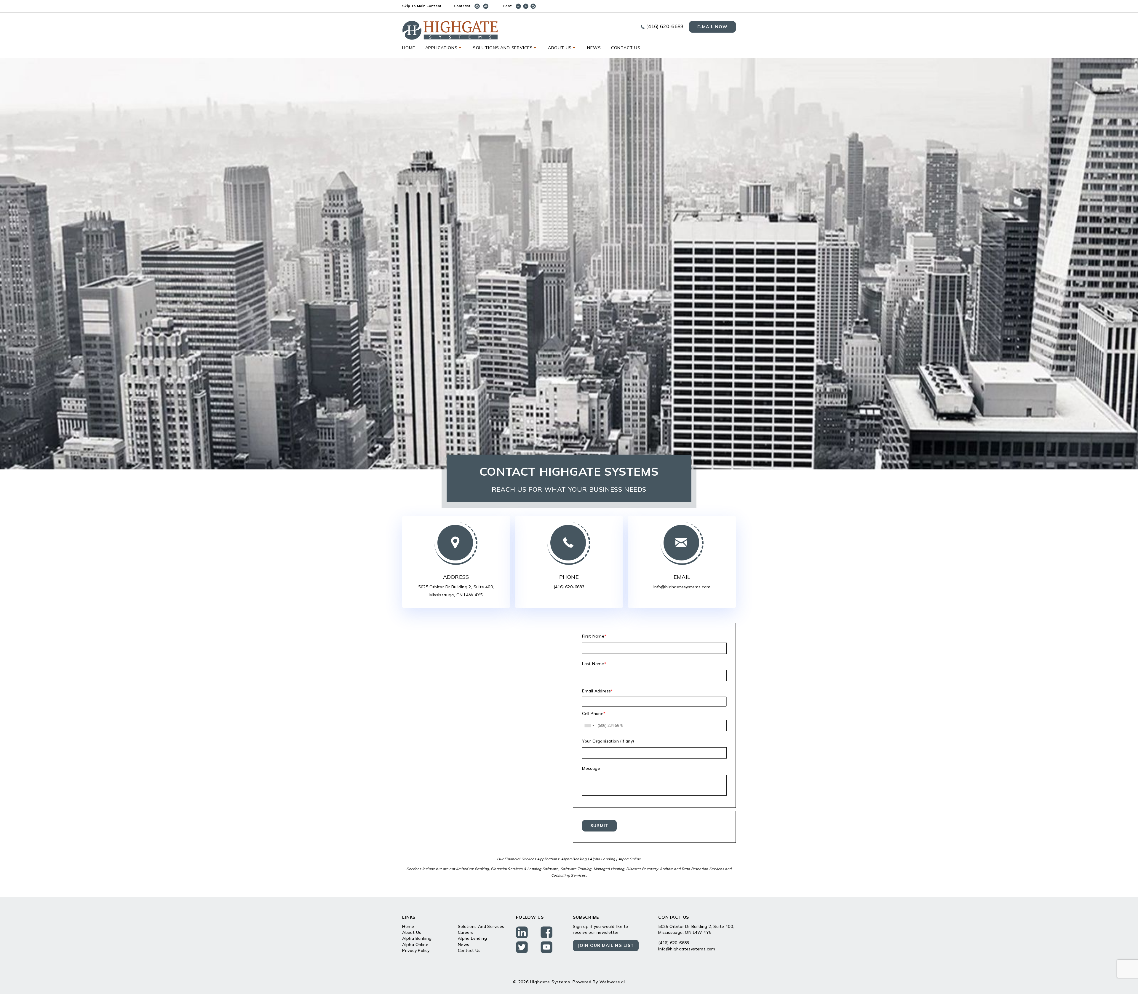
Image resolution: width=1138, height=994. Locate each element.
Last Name (594, 663)
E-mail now (712, 26)
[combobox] (589, 725)
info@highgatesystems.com (682, 587)
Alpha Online (415, 944)
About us (560, 47)
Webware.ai (612, 982)
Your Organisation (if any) (608, 741)
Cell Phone (593, 713)
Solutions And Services (481, 926)
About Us (411, 932)
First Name (594, 636)
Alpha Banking (416, 938)
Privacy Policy (416, 950)
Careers (466, 932)
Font (507, 6)
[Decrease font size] (519, 6)
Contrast (462, 6)
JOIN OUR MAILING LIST (606, 945)
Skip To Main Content (422, 6)
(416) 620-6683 (664, 26)
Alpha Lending (472, 938)
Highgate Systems (550, 982)
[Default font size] (534, 6)
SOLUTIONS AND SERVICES (503, 47)
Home (408, 47)
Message (591, 768)
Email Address (597, 691)
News (594, 47)
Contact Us (626, 47)
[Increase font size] (526, 6)
